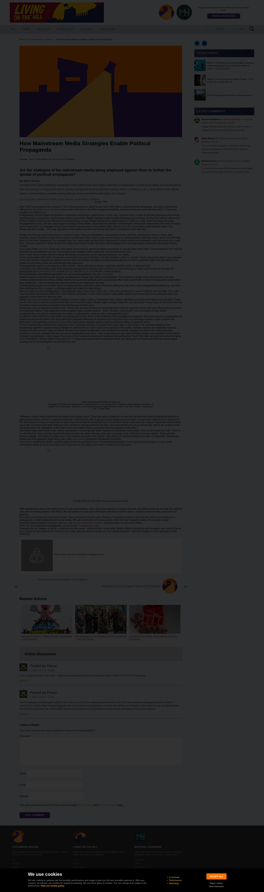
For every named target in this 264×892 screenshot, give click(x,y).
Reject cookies (216, 883)
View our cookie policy (52, 886)
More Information (216, 886)
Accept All (216, 876)
